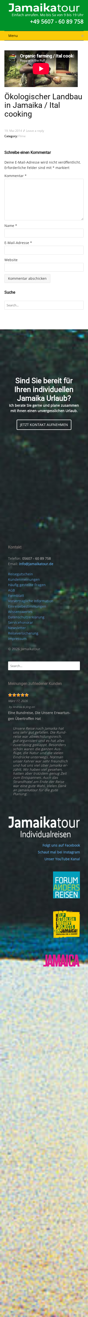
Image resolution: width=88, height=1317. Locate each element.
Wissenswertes (20, 611)
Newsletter (17, 627)
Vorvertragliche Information (30, 601)
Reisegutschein (20, 574)
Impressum (17, 638)
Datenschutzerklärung (26, 617)
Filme (22, 136)
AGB (11, 590)
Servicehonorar (20, 622)
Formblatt (16, 595)
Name (10, 225)
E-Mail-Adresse (18, 242)
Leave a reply (35, 131)
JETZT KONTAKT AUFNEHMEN (44, 424)
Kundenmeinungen (24, 579)
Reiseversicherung (23, 633)
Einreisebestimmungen (27, 606)
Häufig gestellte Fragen (27, 584)
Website (11, 259)
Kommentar (15, 175)
